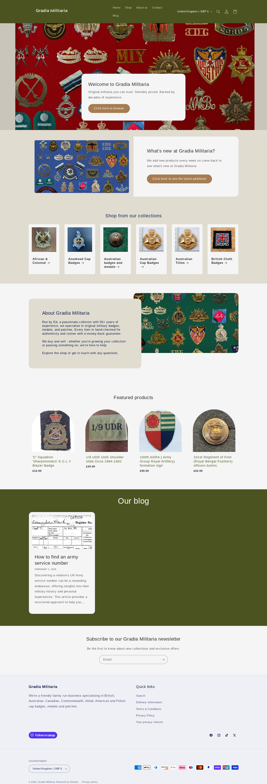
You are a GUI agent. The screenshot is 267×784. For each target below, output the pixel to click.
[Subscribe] (163, 659)
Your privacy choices (149, 722)
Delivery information (149, 702)
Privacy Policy (145, 715)
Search (140, 695)
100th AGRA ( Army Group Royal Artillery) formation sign (157, 461)
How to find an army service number (56, 560)
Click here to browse (109, 108)
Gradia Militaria (46, 782)
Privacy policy (90, 782)
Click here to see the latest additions (179, 178)
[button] (218, 11)
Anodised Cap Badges (79, 261)
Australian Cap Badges (149, 261)
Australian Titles (184, 261)
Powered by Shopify (67, 782)
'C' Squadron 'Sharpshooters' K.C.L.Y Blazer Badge (52, 461)
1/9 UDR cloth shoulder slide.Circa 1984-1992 (105, 459)
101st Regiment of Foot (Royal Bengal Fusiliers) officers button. (213, 461)
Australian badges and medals (113, 263)
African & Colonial (40, 261)
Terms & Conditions (148, 709)
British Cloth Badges (221, 261)
